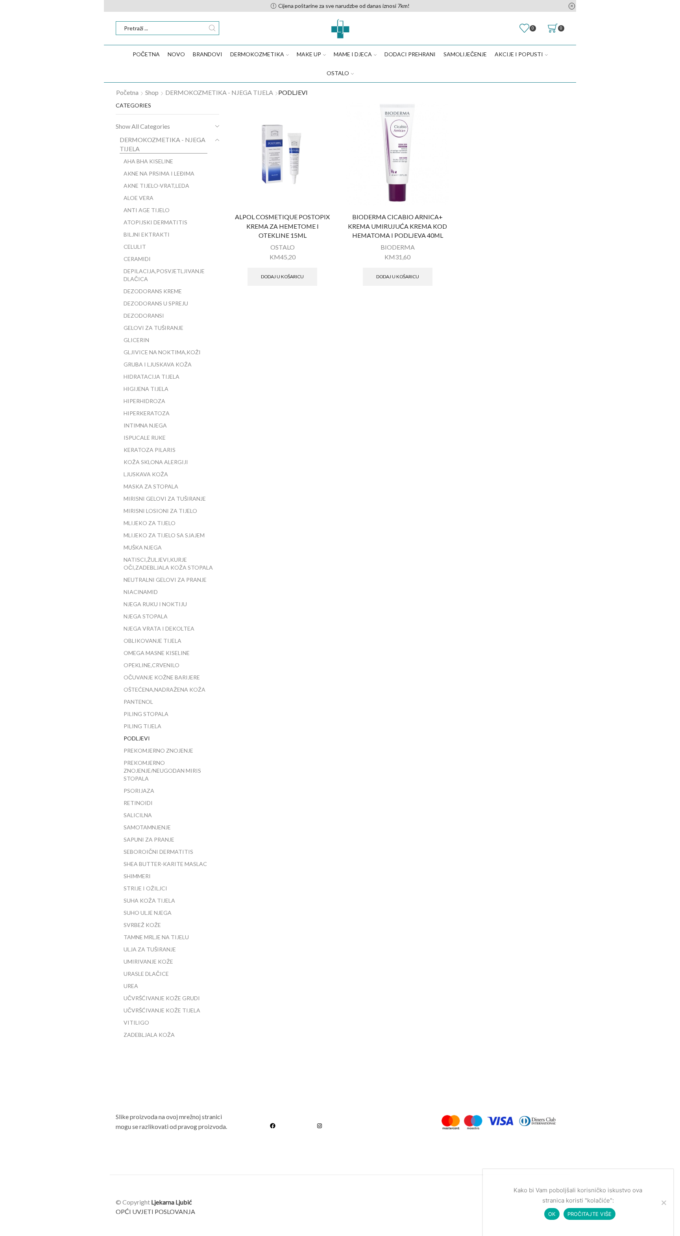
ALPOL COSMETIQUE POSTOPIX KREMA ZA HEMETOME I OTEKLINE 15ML (282, 226)
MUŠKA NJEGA (143, 547)
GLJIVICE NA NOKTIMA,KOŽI (162, 352)
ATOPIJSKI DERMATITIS (155, 222)
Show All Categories (143, 126)
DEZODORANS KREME (153, 291)
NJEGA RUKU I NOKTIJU (155, 604)
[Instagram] (319, 1126)
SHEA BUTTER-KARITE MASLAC (165, 863)
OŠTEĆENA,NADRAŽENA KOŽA (164, 689)
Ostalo (338, 73)
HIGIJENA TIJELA (146, 388)
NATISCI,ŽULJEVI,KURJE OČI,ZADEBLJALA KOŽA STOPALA (168, 563)
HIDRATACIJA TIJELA (151, 376)
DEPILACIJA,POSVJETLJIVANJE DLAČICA (164, 275)
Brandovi (207, 54)
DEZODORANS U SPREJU (156, 303)
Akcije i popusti (519, 54)
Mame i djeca (353, 54)
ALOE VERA (138, 197)
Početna (146, 54)
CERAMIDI (137, 258)
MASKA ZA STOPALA (151, 486)
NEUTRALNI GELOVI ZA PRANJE (165, 579)
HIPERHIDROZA (144, 401)
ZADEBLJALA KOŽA (149, 1034)
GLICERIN (136, 340)
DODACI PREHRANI (410, 54)
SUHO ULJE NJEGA (148, 912)
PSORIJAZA (139, 790)
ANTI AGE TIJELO (147, 210)
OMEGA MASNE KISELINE (157, 652)
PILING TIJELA (142, 726)
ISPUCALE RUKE (145, 437)
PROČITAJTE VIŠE (589, 1214)
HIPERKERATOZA (147, 413)
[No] (663, 1202)
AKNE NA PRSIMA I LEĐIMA (159, 173)
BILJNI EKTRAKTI (147, 234)
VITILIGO (136, 1022)
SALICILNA (138, 815)
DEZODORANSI (144, 315)
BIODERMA (398, 247)
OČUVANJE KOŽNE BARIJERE (162, 677)
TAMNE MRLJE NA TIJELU (156, 937)
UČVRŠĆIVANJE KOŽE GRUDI (162, 998)
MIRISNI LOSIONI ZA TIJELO (160, 510)
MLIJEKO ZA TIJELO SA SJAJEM (164, 535)
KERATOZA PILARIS (150, 449)
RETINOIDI (138, 802)
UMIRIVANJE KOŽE (148, 961)
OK (552, 1214)
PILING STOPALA (146, 714)
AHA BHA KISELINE (148, 161)
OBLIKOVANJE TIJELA (152, 640)
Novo (176, 54)
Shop (152, 92)
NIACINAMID (141, 591)
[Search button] (212, 28)
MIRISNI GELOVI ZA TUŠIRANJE (165, 498)
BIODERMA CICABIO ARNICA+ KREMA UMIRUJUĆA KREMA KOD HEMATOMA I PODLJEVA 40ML (397, 226)
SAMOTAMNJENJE (147, 827)
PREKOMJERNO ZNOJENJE (158, 750)
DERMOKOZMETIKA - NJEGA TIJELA (219, 92)
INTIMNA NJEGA (145, 425)
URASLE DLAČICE (146, 973)
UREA (131, 986)
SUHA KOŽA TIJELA (149, 900)
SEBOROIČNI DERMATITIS (158, 851)
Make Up (309, 54)
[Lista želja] (322, 113)
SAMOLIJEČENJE (465, 54)
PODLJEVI (137, 738)
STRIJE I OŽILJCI (145, 888)
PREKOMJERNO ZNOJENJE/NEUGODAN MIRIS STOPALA (162, 770)
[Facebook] (273, 1126)
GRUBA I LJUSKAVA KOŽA (158, 364)
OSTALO (282, 247)
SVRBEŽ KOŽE (142, 924)
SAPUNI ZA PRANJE (149, 839)
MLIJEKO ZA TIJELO (150, 523)
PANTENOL (138, 701)
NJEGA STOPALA (146, 616)
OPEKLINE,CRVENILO (151, 665)
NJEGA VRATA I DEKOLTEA (159, 628)
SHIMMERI (137, 876)
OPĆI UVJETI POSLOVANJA (155, 1211)
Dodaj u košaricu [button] (282, 276)
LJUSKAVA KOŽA (146, 474)
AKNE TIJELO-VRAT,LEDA (156, 185)
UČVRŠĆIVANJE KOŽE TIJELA (162, 1010)
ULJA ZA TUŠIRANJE (150, 949)
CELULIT (135, 246)
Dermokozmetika (257, 54)
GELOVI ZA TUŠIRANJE (153, 327)
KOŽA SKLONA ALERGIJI (156, 462)
